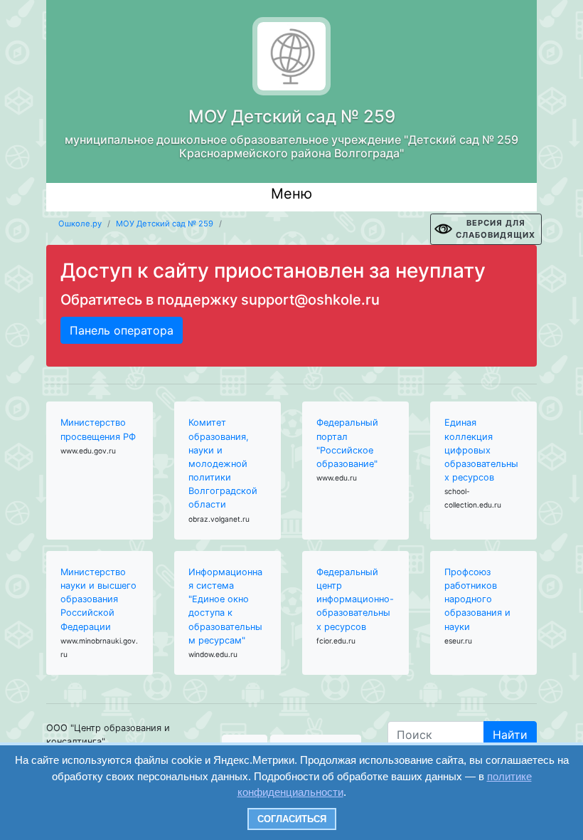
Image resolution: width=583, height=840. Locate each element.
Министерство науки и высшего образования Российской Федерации (98, 599)
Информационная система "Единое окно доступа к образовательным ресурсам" (225, 606)
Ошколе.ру (80, 224)
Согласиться (291, 819)
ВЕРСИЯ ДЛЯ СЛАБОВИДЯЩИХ (495, 229)
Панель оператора (121, 330)
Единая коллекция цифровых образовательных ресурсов (481, 450)
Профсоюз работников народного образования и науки (477, 599)
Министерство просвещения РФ (98, 429)
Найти (510, 735)
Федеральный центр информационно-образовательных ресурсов (355, 599)
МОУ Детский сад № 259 (164, 224)
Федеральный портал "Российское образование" (347, 443)
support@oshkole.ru (310, 299)
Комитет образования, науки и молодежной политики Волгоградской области (222, 463)
